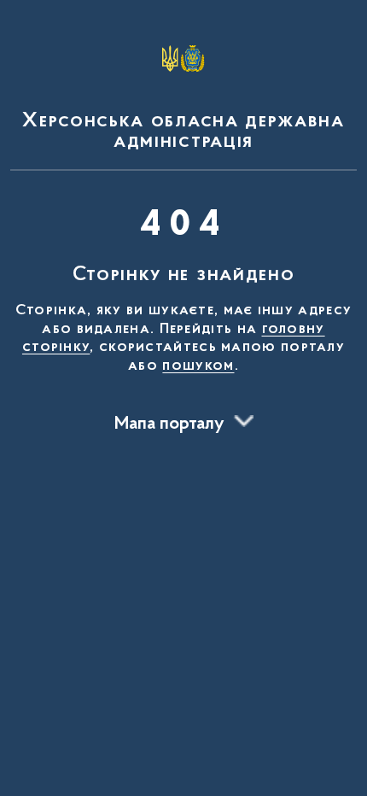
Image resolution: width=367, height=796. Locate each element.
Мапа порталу (169, 424)
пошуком (198, 366)
